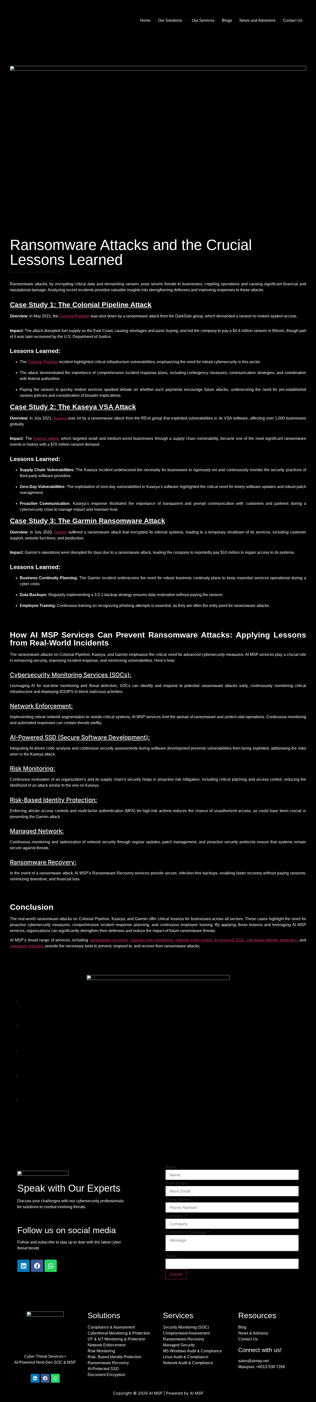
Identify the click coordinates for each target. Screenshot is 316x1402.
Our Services (203, 20)
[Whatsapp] (50, 1266)
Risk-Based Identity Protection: (53, 799)
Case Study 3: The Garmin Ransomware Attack (87, 521)
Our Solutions (170, 20)
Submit (176, 1274)
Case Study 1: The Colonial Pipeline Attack (81, 305)
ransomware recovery (108, 940)
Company (176, 1216)
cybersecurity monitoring (151, 940)
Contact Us (292, 20)
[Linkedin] (23, 1266)
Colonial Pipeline (74, 316)
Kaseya (60, 418)
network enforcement (193, 940)
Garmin (60, 532)
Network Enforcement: (41, 706)
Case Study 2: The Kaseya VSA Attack (73, 407)
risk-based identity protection (271, 940)
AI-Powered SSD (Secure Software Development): (80, 737)
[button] (171, 20)
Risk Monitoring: (32, 768)
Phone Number (180, 1200)
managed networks (26, 946)
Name (170, 1167)
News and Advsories (257, 20)
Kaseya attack (46, 438)
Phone (171, 1256)
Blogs (227, 20)
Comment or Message (187, 1232)
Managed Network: (37, 831)
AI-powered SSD (229, 940)
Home (145, 20)
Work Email (177, 1183)
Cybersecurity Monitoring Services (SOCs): (70, 674)
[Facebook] (37, 1266)
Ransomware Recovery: (43, 862)
